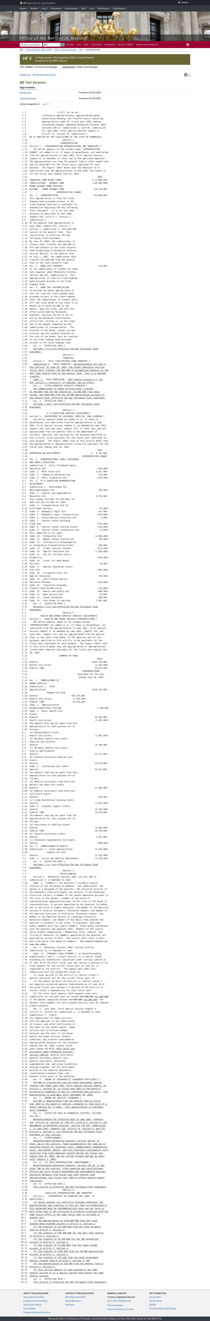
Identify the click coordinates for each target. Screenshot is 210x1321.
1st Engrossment (28, 98)
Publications (119, 8)
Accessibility (29, 1308)
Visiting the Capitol (32, 1305)
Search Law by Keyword (147, 44)
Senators (69, 1305)
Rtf (188, 75)
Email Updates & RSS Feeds (162, 1308)
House (23, 8)
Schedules (56, 8)
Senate (33, 8)
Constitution (109, 44)
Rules (86, 44)
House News (155, 1297)
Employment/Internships (35, 1301)
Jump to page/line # (30, 104)
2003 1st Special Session (65, 50)
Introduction (25, 92)
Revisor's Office (125, 44)
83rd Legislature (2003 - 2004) (39, 50)
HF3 (80, 50)
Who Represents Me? (75, 1297)
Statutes (70, 44)
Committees (71, 8)
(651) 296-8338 (114, 1301)
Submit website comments (120, 1309)
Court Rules (96, 44)
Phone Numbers (115, 1305)
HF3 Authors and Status (44, 74)
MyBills (152, 1305)
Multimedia (103, 8)
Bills (83, 8)
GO (62, 44)
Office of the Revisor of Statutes (53, 38)
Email (128, 1301)
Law (91, 8)
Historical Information (33, 1297)
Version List (25, 74)
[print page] (187, 44)
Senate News (155, 1301)
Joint (43, 8)
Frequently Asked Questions (37, 1312)
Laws (78, 44)
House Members (73, 1301)
